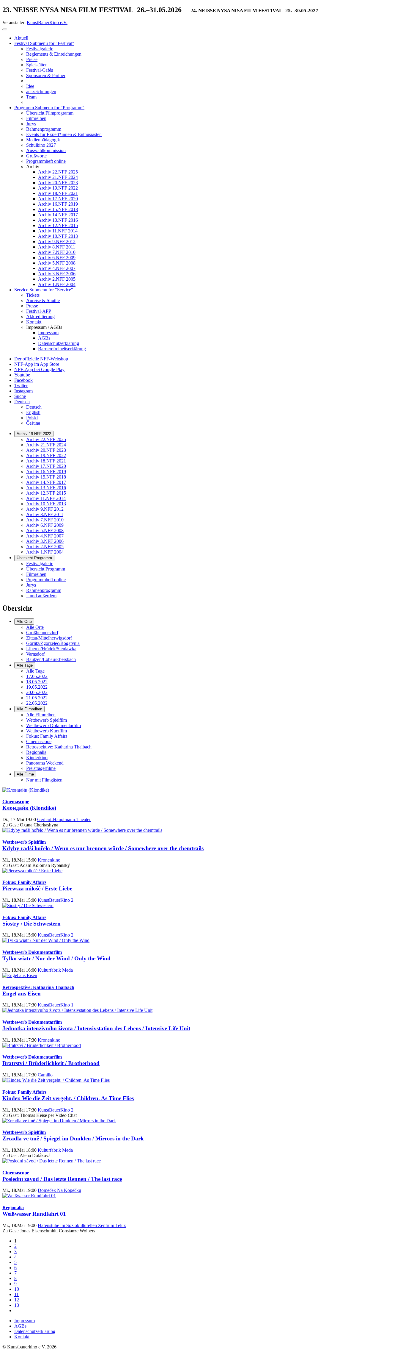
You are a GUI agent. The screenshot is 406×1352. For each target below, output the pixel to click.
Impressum (24, 1320)
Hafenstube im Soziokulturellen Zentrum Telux (82, 1225)
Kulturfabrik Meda (55, 970)
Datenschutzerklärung (34, 1331)
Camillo (45, 1074)
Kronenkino (49, 859)
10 (16, 1289)
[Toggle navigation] (4, 29)
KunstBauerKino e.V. (47, 22)
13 (16, 1305)
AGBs (20, 1325)
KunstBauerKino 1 (55, 1004)
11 (16, 1294)
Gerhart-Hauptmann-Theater (64, 819)
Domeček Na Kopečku (59, 1190)
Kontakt (21, 1336)
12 (16, 1299)
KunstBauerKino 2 (55, 900)
